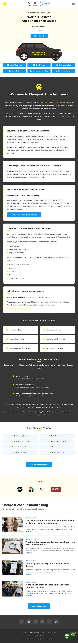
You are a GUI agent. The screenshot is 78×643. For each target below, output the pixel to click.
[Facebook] (21, 621)
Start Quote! (39, 36)
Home (24, 632)
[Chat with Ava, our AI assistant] (70, 637)
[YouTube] (28, 621)
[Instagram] (42, 621)
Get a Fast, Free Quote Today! (24, 215)
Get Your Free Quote (39, 464)
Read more (28, 531)
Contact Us (51, 632)
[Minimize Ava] (75, 633)
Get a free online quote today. (19, 308)
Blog (43, 632)
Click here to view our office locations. (57, 103)
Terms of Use (48, 639)
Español (46, 3)
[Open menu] (73, 3)
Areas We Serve (34, 632)
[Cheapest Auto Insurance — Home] (5, 4)
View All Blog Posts (39, 606)
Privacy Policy (38, 639)
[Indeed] (49, 621)
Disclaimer (29, 639)
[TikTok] (35, 621)
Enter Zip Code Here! (39, 26)
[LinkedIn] (56, 621)
